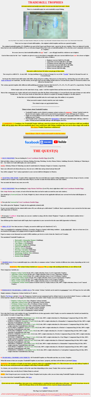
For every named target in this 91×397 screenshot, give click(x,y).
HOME (45, 388)
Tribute (74, 360)
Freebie (66, 74)
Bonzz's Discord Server (64, 385)
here (30, 377)
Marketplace (55, 118)
